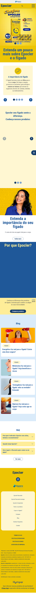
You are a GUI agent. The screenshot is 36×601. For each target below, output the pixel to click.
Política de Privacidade (18, 538)
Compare (18, 514)
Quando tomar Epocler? (10, 444)
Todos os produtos (18, 506)
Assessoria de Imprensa (18, 544)
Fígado (6, 346)
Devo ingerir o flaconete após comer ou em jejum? (16, 451)
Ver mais (18, 459)
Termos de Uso (18, 535)
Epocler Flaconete (18, 495)
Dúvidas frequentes (18, 521)
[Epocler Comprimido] (18, 27)
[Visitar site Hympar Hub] (18, 582)
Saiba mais (18, 239)
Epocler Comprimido (18, 503)
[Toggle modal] (22, 6)
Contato (18, 525)
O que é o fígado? (18, 510)
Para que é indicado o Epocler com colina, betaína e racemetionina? (16, 437)
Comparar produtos (18, 311)
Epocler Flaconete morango (18, 499)
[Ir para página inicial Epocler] (18, 472)
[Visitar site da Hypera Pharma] (18, 486)
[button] (15, 43)
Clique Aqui (5, 588)
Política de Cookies (18, 541)
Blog (18, 518)
